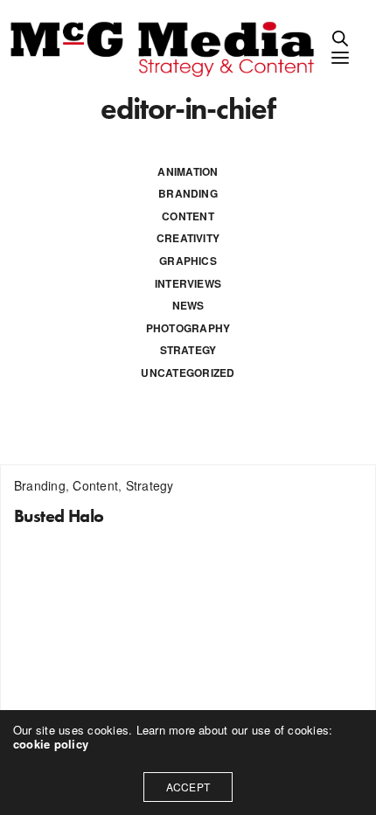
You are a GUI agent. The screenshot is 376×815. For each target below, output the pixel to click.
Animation (187, 171)
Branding (188, 193)
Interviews (188, 283)
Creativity (188, 238)
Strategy (188, 350)
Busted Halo (58, 516)
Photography (188, 328)
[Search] (340, 38)
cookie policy (50, 743)
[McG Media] (165, 47)
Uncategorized (187, 372)
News (188, 305)
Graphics (188, 260)
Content (188, 216)
